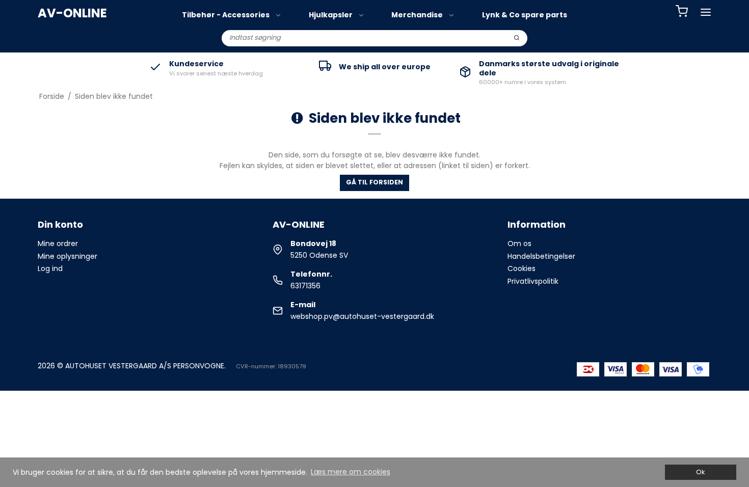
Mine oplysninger (67, 256)
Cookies (521, 268)
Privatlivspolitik (532, 281)
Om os (519, 243)
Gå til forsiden (374, 182)
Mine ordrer (58, 243)
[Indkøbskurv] (682, 12)
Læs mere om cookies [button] (350, 472)
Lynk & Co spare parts (524, 15)
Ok (700, 472)
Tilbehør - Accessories (226, 15)
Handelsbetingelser (541, 256)
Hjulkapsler (331, 15)
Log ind (50, 268)
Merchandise (417, 15)
